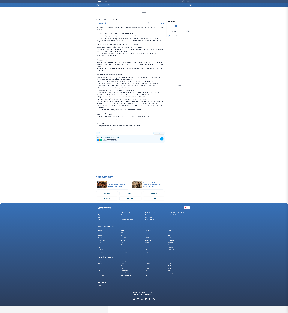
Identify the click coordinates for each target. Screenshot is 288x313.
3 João (169, 268)
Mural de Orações (150, 212)
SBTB (161, 128)
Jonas (169, 233)
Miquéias (170, 235)
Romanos (100, 273)
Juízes (99, 245)
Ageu (169, 245)
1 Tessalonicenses (126, 273)
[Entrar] (183, 1)
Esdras (123, 240)
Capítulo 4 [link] (114, 20)
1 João (169, 263)
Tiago (146, 273)
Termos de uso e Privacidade (176, 212)
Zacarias (170, 247)
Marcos (100, 263)
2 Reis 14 (130, 193)
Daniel (146, 245)
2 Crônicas (124, 237)
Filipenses (107, 20)
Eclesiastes (148, 230)
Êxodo (99, 233)
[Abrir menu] (190, 1)
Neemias (123, 242)
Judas (169, 270)
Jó (121, 247)
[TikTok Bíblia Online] (150, 298)
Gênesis (100, 230)
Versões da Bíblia (126, 212)
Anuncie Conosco (149, 219)
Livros (100, 20)
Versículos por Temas (127, 219)
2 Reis (122, 233)
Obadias (170, 230)
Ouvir (151, 23)
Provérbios (124, 252)
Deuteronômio (102, 240)
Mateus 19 (154, 193)
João (99, 268)
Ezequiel (147, 242)
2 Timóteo (147, 263)
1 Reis (122, 230)
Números (100, 237)
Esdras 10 (107, 198)
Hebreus (147, 270)
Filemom (147, 268)
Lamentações (148, 240)
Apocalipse (171, 273)
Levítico (100, 235)
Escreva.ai (100, 285)
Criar (157, 23)
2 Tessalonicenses (126, 275)
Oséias (146, 247)
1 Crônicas (124, 235)
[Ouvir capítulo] (190, 5)
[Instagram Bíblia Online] (134, 298)
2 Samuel (100, 252)
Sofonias (170, 242)
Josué (99, 242)
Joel (146, 249)
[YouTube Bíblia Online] (138, 298)
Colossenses (124, 270)
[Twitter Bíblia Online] (154, 298)
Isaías (146, 235)
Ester (122, 245)
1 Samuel (100, 249)
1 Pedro (147, 275)
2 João (169, 266)
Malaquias (171, 249)
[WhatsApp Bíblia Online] (142, 298)
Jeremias (147, 237)
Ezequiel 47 (130, 198)
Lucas (99, 266)
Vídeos (146, 215)
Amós (146, 252)
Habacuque (171, 240)
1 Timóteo (147, 261)
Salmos (123, 249)
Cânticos (147, 233)
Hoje (99, 215)
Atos (99, 270)
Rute (99, 247)
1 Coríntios (101, 275)
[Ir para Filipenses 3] (98, 133)
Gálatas (123, 263)
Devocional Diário (126, 215)
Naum (169, 237)
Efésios (123, 266)
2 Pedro (170, 261)
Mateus (100, 261)
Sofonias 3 (107, 193)
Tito (146, 266)
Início (99, 212)
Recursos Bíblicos (126, 217)
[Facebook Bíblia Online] (146, 298)
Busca (99, 219)
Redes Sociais (148, 217)
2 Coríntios (124, 261)
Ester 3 (154, 198)
